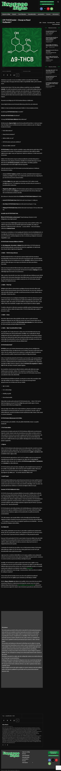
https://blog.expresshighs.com (7, 726)
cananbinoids (8, 715)
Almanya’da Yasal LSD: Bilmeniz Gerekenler (52, 51)
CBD (40, 22)
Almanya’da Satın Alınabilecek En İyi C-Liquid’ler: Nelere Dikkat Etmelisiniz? (52, 38)
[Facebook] (41, 8)
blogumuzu (29, 568)
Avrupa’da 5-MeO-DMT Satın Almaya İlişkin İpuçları (52, 70)
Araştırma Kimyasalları (51, 52)
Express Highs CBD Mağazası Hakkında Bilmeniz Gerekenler (52, 45)
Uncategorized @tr (50, 72)
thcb (13, 715)
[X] (44, 8)
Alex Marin (5, 724)
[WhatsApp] (51, 8)
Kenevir (58, 22)
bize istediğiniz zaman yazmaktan (26, 585)
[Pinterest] (48, 8)
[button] (58, 2)
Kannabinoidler (51, 22)
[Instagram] (3, 744)
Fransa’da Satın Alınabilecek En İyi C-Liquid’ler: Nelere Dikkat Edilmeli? (52, 83)
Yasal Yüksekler (56, 24)
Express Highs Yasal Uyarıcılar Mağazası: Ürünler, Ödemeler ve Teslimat (52, 57)
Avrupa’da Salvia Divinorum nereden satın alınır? (51, 32)
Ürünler (44, 22)
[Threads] (7, 744)
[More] (17, 75)
